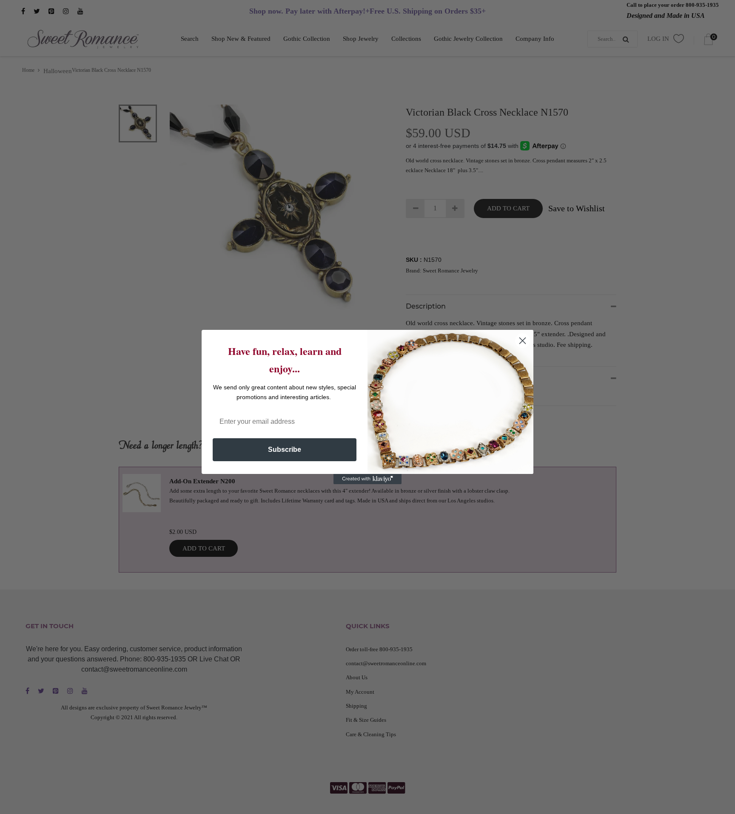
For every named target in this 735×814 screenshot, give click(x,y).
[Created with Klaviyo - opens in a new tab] (367, 479)
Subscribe (284, 449)
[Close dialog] (522, 340)
